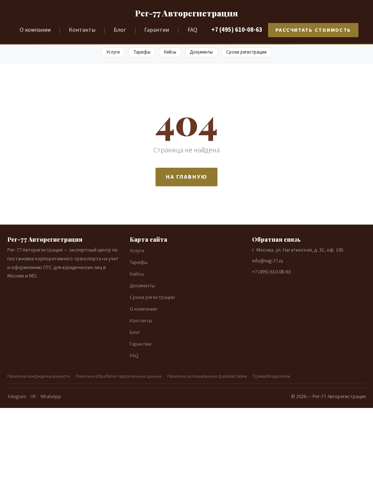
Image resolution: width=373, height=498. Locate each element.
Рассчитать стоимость (313, 30)
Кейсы (170, 52)
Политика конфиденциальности (38, 376)
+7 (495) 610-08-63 (236, 30)
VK (33, 396)
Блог (120, 30)
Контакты (82, 30)
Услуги (113, 52)
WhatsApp (50, 396)
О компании (35, 30)
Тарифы (141, 52)
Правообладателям (271, 376)
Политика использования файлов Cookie (207, 376)
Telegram (16, 396)
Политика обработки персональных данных (118, 376)
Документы (201, 52)
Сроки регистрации (246, 52)
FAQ (192, 30)
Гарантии (156, 30)
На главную (186, 177)
